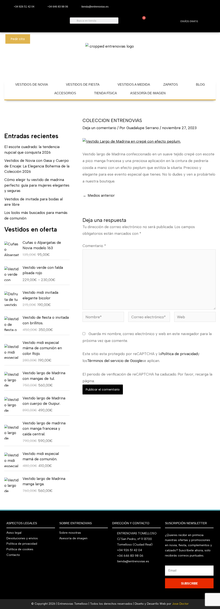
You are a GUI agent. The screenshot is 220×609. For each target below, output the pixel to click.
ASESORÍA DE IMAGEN (148, 93)
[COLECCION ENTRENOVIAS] (131, 141)
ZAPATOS (170, 84)
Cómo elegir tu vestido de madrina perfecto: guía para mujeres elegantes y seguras (36, 185)
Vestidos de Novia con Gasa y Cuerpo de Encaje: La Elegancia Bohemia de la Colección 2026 (36, 166)
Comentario (94, 246)
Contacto (13, 555)
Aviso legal (13, 533)
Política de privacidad (179, 354)
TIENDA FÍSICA (105, 93)
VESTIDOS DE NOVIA (31, 84)
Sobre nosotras (70, 533)
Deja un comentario (99, 128)
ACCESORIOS (65, 93)
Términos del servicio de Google (114, 361)
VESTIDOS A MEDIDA (134, 84)
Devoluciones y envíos (22, 538)
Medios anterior (99, 195)
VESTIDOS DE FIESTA (82, 84)
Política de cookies (19, 549)
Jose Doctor (180, 603)
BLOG (200, 84)
